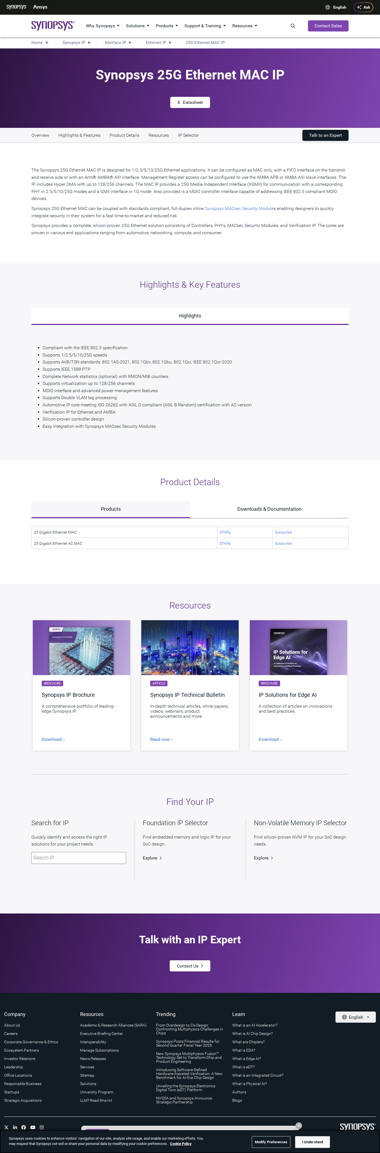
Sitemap (87, 1075)
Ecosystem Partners (21, 1050)
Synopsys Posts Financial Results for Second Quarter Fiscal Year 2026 (187, 1043)
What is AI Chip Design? (252, 1033)
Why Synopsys (100, 25)
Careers (11, 1033)
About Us (12, 1025)
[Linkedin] (15, 1127)
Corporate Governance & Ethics (31, 1042)
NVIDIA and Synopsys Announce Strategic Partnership (184, 1100)
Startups (11, 1092)
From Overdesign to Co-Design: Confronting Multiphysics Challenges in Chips (189, 1029)
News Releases (93, 1058)
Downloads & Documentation (269, 509)
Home (37, 42)
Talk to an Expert (325, 135)
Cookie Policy (181, 1144)
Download (52, 739)
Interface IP (115, 42)
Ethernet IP (156, 42)
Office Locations (18, 1075)
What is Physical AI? (249, 1083)
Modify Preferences (271, 1142)
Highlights (190, 316)
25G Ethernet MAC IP (205, 42)
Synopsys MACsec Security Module (238, 208)
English (339, 7)
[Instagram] (42, 1127)
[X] (6, 1127)
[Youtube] (32, 1127)
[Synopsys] (17, 7)
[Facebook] (23, 1127)
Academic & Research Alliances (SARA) (113, 1025)
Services (87, 1067)
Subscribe (283, 532)
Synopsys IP (74, 42)
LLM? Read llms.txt (96, 1100)
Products (164, 25)
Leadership (13, 1067)
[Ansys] (40, 7)
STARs (225, 532)
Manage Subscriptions (99, 1050)
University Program (96, 1092)
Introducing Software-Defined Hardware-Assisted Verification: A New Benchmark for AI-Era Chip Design (189, 1073)
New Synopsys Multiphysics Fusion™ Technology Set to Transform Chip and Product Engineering (189, 1057)
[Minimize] (298, 1125)
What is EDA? (243, 1050)
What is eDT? (243, 1067)
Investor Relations (19, 1058)
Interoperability (93, 1042)
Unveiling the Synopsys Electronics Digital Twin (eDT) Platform (185, 1088)
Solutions (135, 25)
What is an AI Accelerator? (254, 1025)
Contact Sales (328, 25)
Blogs (237, 1100)
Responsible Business (22, 1083)
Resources (242, 25)
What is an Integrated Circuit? (257, 1075)
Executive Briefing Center (101, 1033)
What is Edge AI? (246, 1058)
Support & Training (202, 25)
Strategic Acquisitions (23, 1100)
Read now (160, 739)
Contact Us (187, 965)
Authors (239, 1092)
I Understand (312, 1142)
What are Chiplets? (248, 1042)
